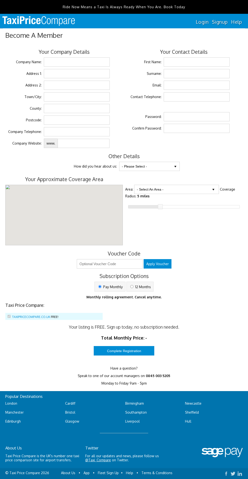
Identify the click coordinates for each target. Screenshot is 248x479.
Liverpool (132, 421)
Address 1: (34, 73)
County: (36, 108)
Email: (157, 85)
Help (236, 22)
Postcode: (34, 120)
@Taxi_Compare (98, 460)
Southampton (136, 412)
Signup (220, 22)
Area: (129, 189)
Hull (188, 421)
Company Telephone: (25, 132)
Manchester (14, 412)
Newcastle (193, 403)
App (87, 473)
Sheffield (192, 412)
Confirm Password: (147, 128)
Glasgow (72, 421)
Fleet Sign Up (108, 473)
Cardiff (70, 403)
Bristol (70, 412)
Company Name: (29, 62)
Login (202, 22)
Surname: (154, 73)
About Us (68, 473)
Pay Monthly (112, 287)
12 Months (142, 287)
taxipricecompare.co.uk (31, 317)
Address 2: (33, 85)
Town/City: (33, 97)
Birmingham (134, 403)
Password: (153, 117)
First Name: (153, 62)
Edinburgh (13, 421)
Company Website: (27, 143)
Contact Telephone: (146, 97)
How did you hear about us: (95, 166)
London (11, 403)
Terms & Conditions (156, 473)
